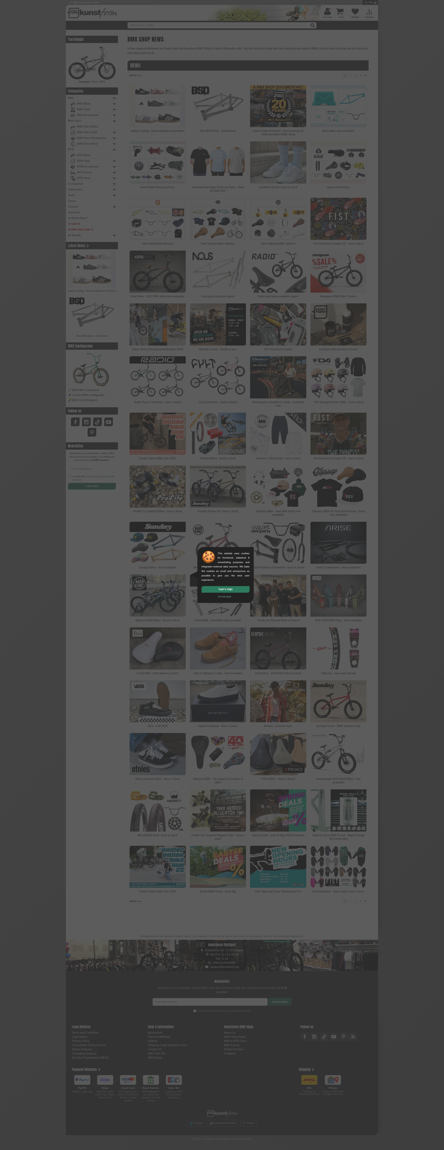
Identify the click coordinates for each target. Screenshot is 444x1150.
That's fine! (225, 589)
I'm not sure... (225, 596)
